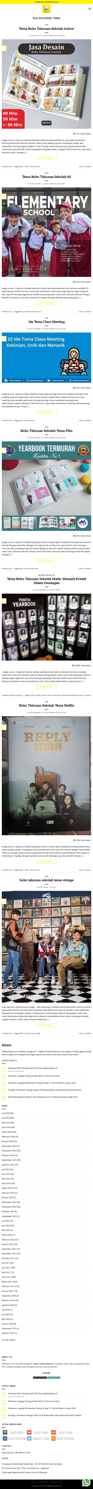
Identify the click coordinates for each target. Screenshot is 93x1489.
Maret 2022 (7, 1235)
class (21, 420)
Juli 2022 (5, 1221)
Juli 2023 (5, 1169)
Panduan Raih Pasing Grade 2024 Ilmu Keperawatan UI (33, 1068)
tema (38, 166)
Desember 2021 (9, 1249)
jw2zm (57, 590)
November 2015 (9, 1328)
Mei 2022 (6, 1230)
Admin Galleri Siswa (57, 35)
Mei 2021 (6, 1272)
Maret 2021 (7, 1281)
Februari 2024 (8, 1136)
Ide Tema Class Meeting (46, 322)
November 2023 (9, 1150)
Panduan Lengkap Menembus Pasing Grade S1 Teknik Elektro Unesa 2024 (42, 1083)
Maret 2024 (7, 1132)
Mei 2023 (6, 1178)
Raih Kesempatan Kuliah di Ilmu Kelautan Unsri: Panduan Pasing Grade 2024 (42, 1097)
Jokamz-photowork (40, 1378)
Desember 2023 (9, 1146)
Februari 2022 (8, 1239)
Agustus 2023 (8, 1164)
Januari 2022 (7, 1244)
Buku (21, 166)
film (25, 568)
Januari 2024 (7, 1141)
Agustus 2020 (8, 1305)
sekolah (27, 311)
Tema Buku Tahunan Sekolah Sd (46, 177)
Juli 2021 (5, 1263)
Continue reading (46, 158)
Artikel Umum (44, 575)
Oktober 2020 (8, 1300)
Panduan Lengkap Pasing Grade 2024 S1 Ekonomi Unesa (34, 1076)
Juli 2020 (5, 1309)
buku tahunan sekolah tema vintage (46, 880)
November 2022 (9, 1206)
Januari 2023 (7, 1197)
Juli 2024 (5, 1113)
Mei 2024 (6, 1122)
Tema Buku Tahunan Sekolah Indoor (46, 28)
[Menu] (89, 9)
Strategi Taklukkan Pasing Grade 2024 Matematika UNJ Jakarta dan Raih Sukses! (44, 1090)
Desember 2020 (9, 1295)
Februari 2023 (8, 1193)
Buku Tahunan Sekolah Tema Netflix (46, 705)
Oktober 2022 (8, 1211)
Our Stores (43, 1482)
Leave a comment (85, 166)
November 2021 (9, 1253)
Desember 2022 (9, 1202)
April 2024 (6, 1127)
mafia (32, 695)
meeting (27, 420)
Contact (53, 1482)
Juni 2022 (6, 1225)
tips (46, 25)
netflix (26, 870)
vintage (37, 1033)
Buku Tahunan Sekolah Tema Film (46, 431)
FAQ (60, 1482)
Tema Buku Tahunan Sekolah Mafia (65, 695)
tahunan (33, 166)
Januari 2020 (7, 1323)
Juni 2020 (6, 1314)
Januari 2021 (7, 1291)
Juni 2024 (6, 1118)
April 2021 (6, 1277)
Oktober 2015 (8, 1333)
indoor (26, 166)
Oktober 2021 (8, 1258)
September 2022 (9, 1216)
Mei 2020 (6, 1319)
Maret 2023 (7, 1188)
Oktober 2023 (8, 1155)
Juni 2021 (6, 1267)
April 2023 (6, 1183)
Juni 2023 (6, 1174)
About (34, 1482)
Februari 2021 (8, 1286)
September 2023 (9, 1160)
